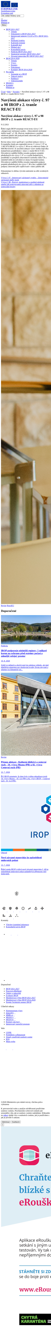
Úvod (3, 92)
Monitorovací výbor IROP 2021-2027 (21, 998)
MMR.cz (10, 1015)
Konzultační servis (18, 49)
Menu (4, 25)
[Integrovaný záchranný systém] (10, 911)
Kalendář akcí (16, 45)
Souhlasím (16, 1122)
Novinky (16, 92)
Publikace (15, 79)
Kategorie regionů (18, 43)
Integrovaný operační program (18, 1024)
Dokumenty (15, 67)
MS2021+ (10, 83)
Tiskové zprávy (17, 76)
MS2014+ (11, 1020)
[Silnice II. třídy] (23, 911)
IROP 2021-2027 (12, 29)
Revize (3, 606)
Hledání (4, 20)
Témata (14, 32)
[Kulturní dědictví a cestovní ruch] (4, 918)
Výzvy (13, 63)
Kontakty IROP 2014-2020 (21, 70)
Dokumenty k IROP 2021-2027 (23, 34)
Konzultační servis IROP (16, 927)
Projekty (14, 65)
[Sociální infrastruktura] (36, 911)
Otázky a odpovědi (13, 993)
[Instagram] (20, 934)
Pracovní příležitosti (13, 991)
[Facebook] (8, 934)
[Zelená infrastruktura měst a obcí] (17, 911)
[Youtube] (14, 934)
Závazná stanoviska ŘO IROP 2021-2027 (27, 56)
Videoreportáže (17, 81)
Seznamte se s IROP (19, 74)
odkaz (5, 1115)
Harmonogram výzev (14, 1011)
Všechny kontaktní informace (17, 925)
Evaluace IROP (12, 995)
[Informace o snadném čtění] (28, 980)
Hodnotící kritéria (18, 41)
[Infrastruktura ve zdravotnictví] (42, 911)
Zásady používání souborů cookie (19, 1037)
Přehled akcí (16, 47)
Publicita (4, 646)
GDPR (8, 1032)
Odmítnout (6, 1122)
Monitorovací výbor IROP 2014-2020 (21, 1000)
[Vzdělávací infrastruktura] (29, 911)
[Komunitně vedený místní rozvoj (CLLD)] (10, 918)
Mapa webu (10, 1041)
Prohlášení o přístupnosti (15, 1035)
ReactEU (10, 606)
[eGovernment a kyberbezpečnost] (4, 911)
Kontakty (9, 85)
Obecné (4, 853)
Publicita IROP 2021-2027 (21, 52)
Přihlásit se (5, 22)
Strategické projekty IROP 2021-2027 (25, 54)
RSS (8, 1039)
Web (9, 92)
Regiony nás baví (13, 1022)
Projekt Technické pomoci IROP (18, 1002)
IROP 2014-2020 (12, 58)
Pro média (10, 72)
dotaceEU (10, 1013)
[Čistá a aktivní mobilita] (17, 918)
